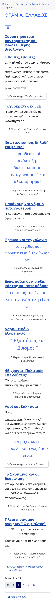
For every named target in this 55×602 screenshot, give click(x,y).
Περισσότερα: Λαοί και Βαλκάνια (27, 464)
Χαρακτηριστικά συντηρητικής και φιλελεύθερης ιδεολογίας (21, 42)
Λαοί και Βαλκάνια (21, 406)
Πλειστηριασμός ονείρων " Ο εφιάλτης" (25, 521)
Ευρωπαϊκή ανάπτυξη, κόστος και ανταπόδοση (27, 283)
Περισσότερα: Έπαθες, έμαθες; (26, 96)
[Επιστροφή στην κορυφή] (50, 597)
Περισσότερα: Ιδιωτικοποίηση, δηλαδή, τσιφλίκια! (28, 192)
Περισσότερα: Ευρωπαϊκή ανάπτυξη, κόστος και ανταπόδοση (27, 317)
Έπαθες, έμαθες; (20, 57)
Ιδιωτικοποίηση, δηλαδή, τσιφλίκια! (27, 144)
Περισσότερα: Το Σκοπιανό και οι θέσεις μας (28, 508)
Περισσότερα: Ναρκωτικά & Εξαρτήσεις (28, 359)
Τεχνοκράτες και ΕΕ (23, 106)
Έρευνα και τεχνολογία (26, 240)
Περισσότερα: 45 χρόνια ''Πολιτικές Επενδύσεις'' (28, 395)
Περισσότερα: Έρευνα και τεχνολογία (28, 269)
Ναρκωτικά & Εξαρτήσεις (17, 331)
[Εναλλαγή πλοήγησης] (8, 27)
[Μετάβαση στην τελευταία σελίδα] (34, 585)
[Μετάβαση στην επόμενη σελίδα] (28, 585)
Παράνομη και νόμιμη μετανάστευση (24, 206)
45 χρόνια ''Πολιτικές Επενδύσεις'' (24, 372)
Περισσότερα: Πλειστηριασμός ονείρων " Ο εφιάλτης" (28, 555)
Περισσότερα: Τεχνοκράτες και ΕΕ (28, 131)
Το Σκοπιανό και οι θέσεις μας (22, 476)
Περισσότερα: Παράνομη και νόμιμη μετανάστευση (28, 228)
